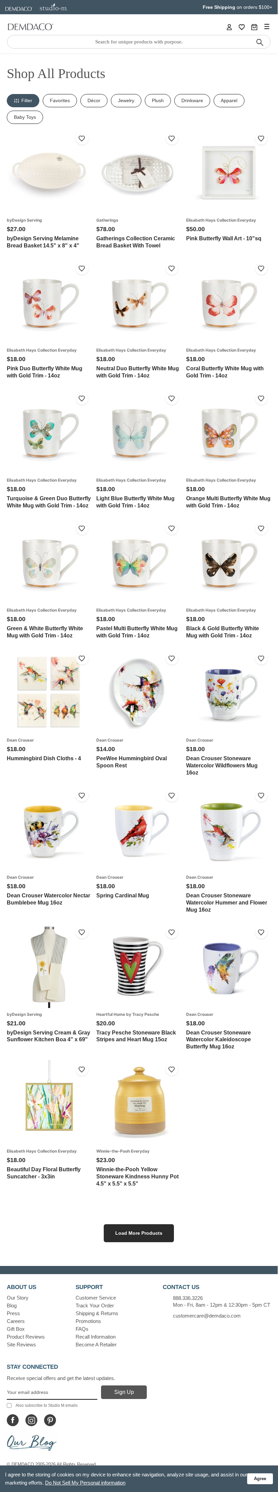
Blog (12, 1305)
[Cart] (254, 27)
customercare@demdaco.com (207, 1316)
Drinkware (192, 100)
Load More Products (138, 1233)
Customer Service (96, 1298)
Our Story (17, 1298)
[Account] (229, 27)
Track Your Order (95, 1305)
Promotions (88, 1321)
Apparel (229, 100)
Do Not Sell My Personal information (85, 1483)
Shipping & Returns (97, 1313)
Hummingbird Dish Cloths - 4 (44, 758)
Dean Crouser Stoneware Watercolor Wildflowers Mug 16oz (222, 766)
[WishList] (241, 27)
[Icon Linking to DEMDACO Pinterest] (50, 1420)
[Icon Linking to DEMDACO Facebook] (13, 1420)
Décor (93, 100)
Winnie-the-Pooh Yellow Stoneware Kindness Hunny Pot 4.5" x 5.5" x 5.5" (137, 1177)
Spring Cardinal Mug (122, 895)
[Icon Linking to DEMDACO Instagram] (31, 1420)
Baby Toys (25, 117)
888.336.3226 (188, 1298)
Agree (260, 1478)
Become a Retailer (96, 1344)
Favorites (60, 100)
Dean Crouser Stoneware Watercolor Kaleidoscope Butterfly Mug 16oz (218, 1040)
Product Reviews (26, 1337)
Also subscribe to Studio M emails (47, 1405)
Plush (158, 100)
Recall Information (96, 1337)
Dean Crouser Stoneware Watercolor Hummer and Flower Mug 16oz (226, 903)
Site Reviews (21, 1344)
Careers (16, 1321)
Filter (26, 100)
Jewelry (126, 100)
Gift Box (16, 1329)
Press (13, 1313)
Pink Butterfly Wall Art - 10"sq (223, 238)
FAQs (82, 1329)
